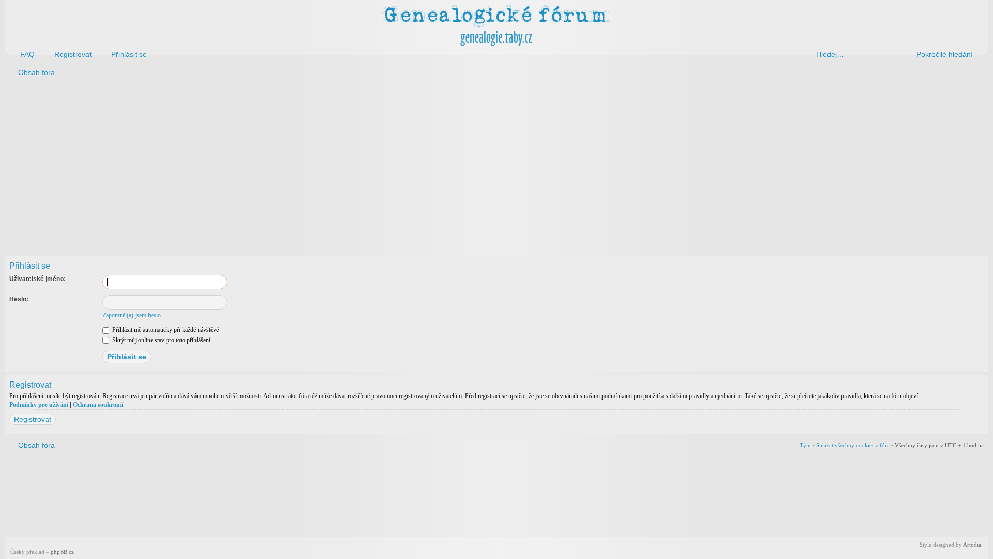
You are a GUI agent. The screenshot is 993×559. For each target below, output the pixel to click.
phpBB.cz (62, 552)
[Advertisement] (316, 164)
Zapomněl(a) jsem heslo (131, 315)
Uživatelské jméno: (37, 279)
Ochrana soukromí (98, 404)
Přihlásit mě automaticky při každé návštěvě (165, 329)
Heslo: (18, 299)
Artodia (972, 544)
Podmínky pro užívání (38, 404)
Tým (805, 445)
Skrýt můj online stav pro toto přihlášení (160, 340)
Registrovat (32, 419)
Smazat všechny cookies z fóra (853, 445)
